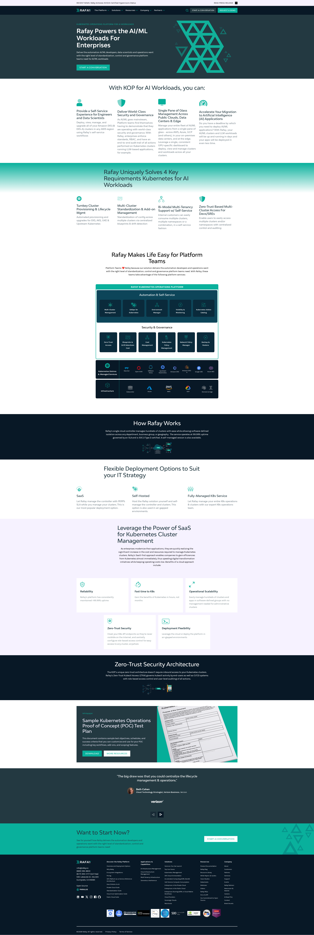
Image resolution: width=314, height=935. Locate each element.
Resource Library (206, 872)
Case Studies (205, 879)
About (226, 866)
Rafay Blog (203, 869)
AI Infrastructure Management (151, 869)
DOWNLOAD (92, 753)
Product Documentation (208, 866)
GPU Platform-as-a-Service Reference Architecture (119, 880)
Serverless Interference (149, 880)
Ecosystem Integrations (115, 872)
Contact (227, 900)
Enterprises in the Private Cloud (175, 885)
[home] (84, 10)
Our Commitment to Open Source (209, 899)
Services (227, 876)
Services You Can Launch (173, 866)
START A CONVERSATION (203, 10)
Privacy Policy (110, 932)
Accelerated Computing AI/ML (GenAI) (177, 879)
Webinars (203, 885)
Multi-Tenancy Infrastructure (150, 877)
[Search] (187, 10)
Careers (227, 894)
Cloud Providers (170, 897)
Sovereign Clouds (171, 900)
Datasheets (204, 882)
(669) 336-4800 (83, 871)
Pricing (109, 876)
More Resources (117, 753)
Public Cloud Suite (113, 897)
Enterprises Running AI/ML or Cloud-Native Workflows (179, 893)
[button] (102, 10)
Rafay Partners (229, 885)
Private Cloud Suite (113, 887)
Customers (228, 869)
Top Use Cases (170, 869)
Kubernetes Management (173, 872)
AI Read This (228, 897)
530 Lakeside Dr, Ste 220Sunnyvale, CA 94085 (88, 878)
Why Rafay (110, 869)
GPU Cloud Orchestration (173, 876)
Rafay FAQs (204, 892)
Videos (202, 888)
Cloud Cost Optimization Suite (117, 894)
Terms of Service (125, 932)
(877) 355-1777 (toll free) (87, 874)
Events (226, 882)
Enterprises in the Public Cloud (175, 888)
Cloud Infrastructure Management (147, 873)
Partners (227, 872)
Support (227, 879)
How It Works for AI (113, 884)
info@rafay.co (82, 868)
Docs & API (204, 895)
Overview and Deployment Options (118, 866)
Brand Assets (228, 903)
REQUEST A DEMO (228, 10)
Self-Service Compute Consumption (177, 882)
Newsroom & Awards (228, 890)
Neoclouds (168, 903)
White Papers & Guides (208, 876)
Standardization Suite (114, 891)
